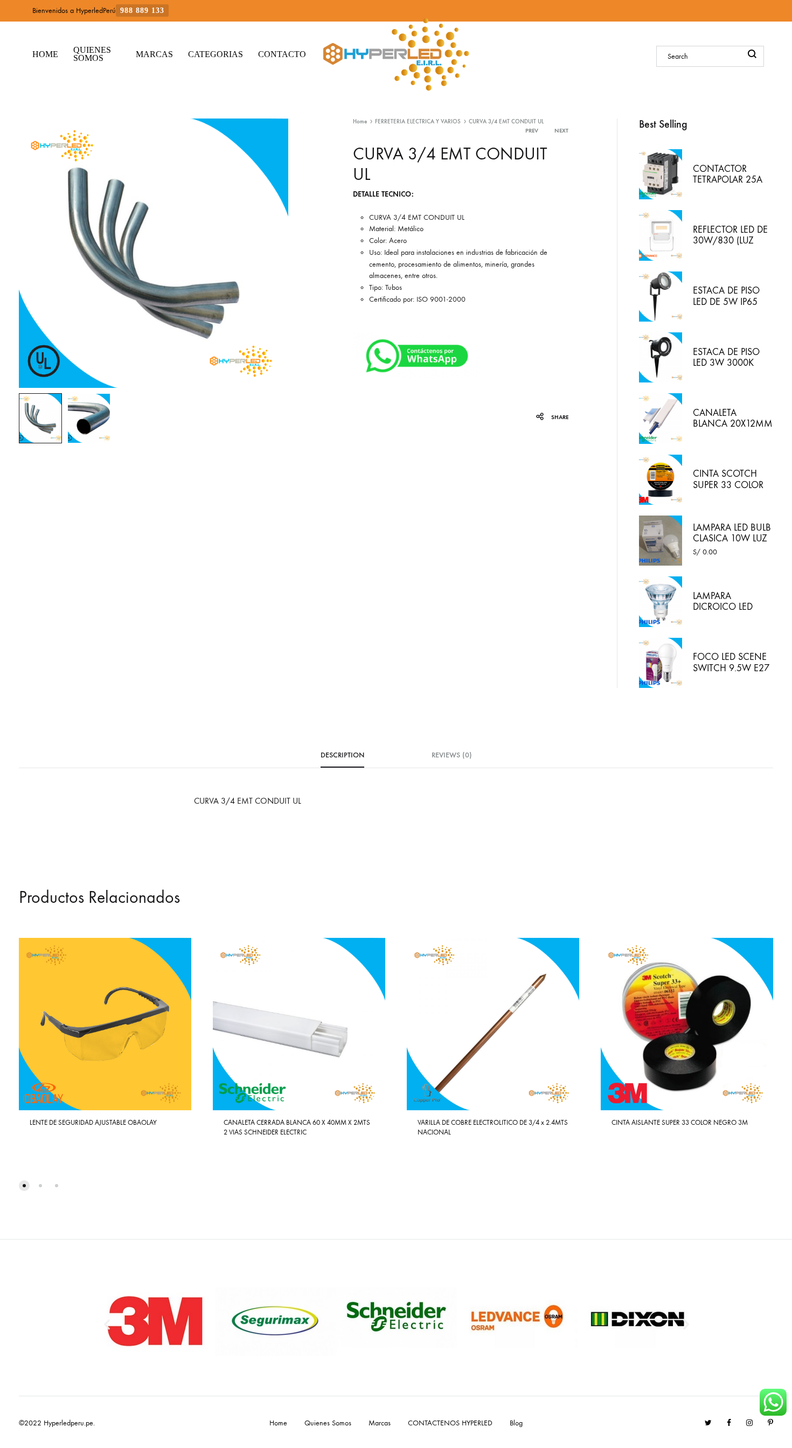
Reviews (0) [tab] (452, 755)
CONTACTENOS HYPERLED (450, 1423)
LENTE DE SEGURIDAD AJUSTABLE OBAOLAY (93, 1122)
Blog (516, 1423)
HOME (45, 54)
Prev (531, 130)
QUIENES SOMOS (92, 54)
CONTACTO (282, 54)
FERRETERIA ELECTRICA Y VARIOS (418, 121)
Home (360, 121)
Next (561, 130)
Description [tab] (342, 755)
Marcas (380, 1423)
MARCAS (154, 54)
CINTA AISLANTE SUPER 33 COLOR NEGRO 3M (680, 1122)
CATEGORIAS (215, 54)
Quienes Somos (327, 1423)
